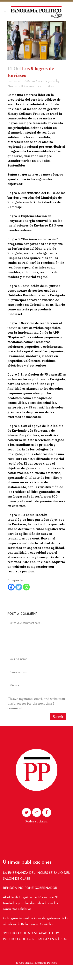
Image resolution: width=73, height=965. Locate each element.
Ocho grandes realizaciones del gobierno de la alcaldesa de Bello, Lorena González (35, 921)
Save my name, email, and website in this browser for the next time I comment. (36, 703)
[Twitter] (18, 587)
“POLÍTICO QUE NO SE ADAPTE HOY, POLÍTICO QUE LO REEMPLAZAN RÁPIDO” (35, 936)
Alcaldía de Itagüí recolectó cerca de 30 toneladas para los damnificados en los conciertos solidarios (30, 903)
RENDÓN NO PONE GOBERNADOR (30, 888)
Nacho (12, 86)
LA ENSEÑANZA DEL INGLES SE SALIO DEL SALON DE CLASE (36, 875)
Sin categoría (45, 81)
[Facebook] (11, 587)
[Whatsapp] (26, 587)
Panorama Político (45, 962)
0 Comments (30, 86)
